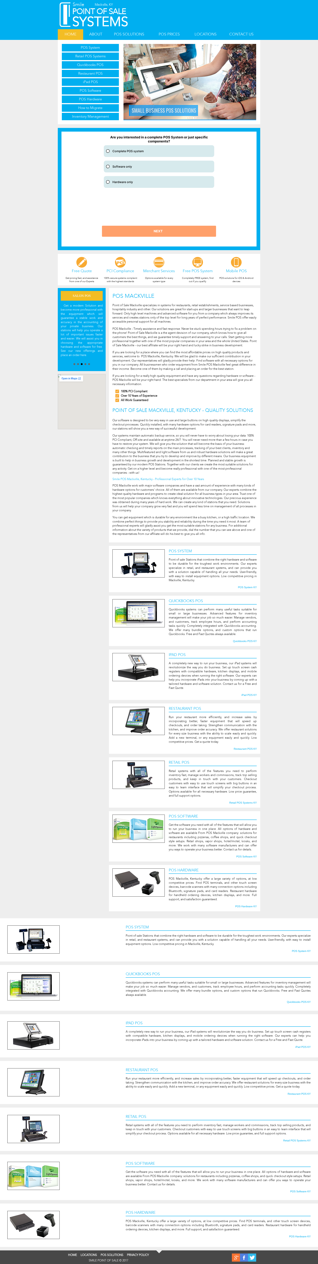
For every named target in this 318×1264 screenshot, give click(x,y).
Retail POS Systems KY (243, 803)
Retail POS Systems (90, 56)
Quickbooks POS (90, 65)
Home (70, 34)
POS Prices (169, 34)
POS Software (90, 90)
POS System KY (247, 587)
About (95, 34)
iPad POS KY (249, 695)
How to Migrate (90, 108)
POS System (90, 47)
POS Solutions (129, 34)
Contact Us (241, 34)
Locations (206, 34)
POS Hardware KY (246, 906)
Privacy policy (138, 1255)
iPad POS (90, 82)
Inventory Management (90, 116)
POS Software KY (246, 856)
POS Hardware (90, 99)
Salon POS (82, 296)
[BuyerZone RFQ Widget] (159, 189)
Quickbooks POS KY (245, 641)
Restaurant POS (90, 73)
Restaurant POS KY (245, 749)
